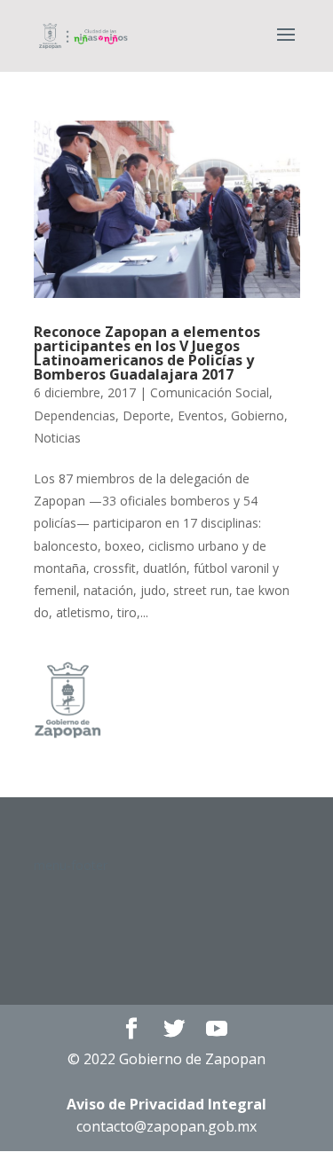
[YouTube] (216, 1029)
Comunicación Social (209, 392)
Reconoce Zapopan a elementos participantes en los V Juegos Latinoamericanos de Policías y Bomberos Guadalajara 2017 (147, 353)
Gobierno (257, 415)
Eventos (201, 415)
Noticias (57, 437)
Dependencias (74, 415)
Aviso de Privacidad (166, 1104)
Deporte (146, 415)
